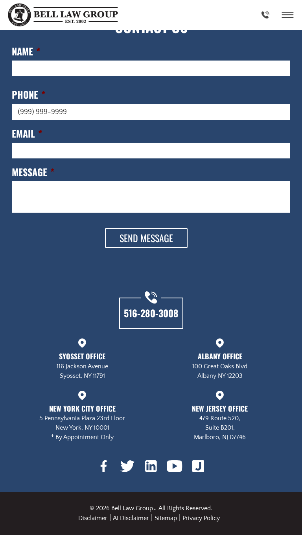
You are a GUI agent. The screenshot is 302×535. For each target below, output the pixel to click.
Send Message (146, 238)
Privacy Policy (201, 518)
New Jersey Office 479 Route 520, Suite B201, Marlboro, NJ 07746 (220, 422)
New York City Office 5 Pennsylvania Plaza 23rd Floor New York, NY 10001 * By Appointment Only (82, 422)
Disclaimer (92, 518)
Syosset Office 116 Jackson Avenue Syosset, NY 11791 (82, 365)
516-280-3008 (151, 313)
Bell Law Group (132, 508)
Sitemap (166, 518)
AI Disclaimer (131, 518)
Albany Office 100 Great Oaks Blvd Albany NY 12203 (219, 365)
